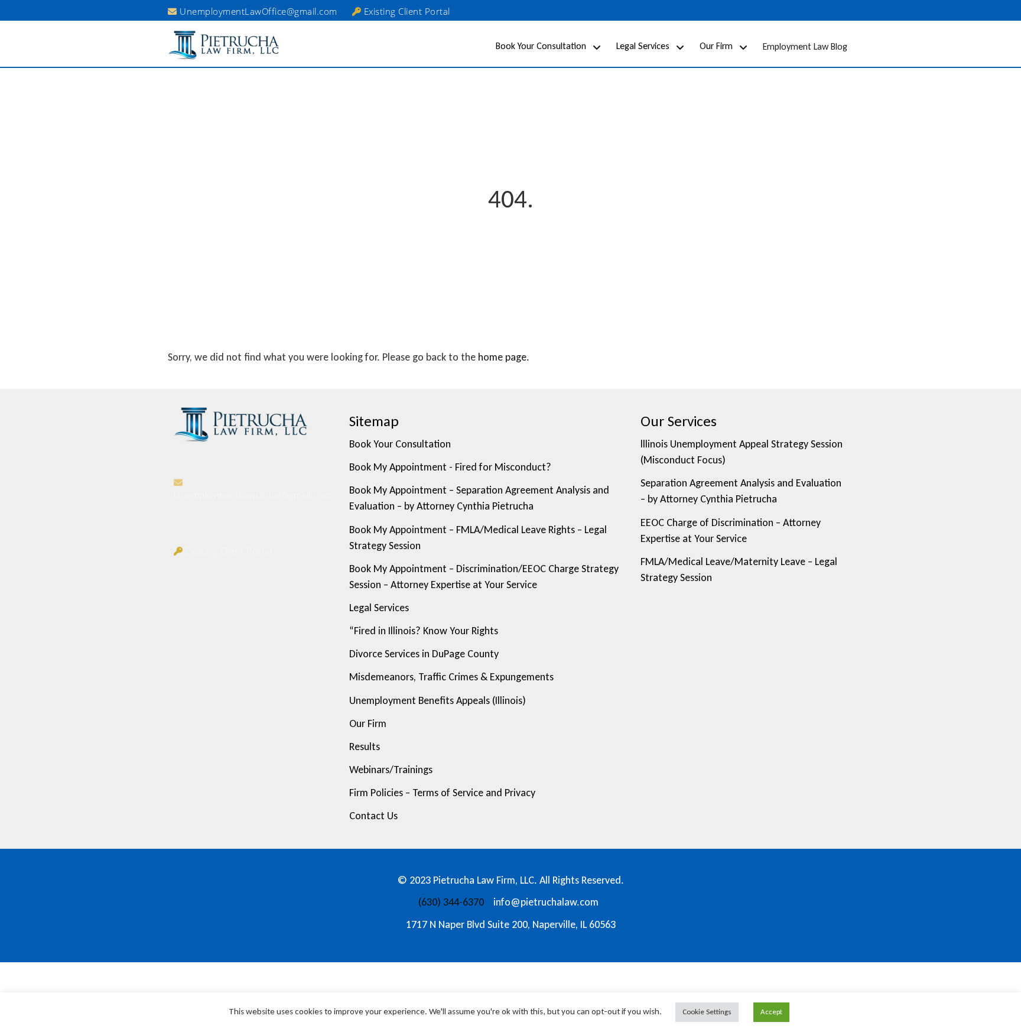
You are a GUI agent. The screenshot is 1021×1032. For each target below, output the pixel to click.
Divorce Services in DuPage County (424, 653)
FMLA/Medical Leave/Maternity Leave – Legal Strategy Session (738, 569)
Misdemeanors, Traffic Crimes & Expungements (451, 676)
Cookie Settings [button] (706, 1011)
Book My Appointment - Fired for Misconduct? (450, 466)
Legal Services (642, 45)
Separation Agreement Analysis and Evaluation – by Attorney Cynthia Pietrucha (740, 490)
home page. (503, 357)
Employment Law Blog (805, 46)
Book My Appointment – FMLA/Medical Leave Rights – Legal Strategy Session (478, 537)
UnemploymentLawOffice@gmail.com (257, 11)
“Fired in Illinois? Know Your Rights (423, 630)
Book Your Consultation (541, 45)
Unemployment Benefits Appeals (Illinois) (437, 700)
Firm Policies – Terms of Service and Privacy (442, 792)
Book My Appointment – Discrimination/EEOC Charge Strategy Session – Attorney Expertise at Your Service (484, 576)
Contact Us (373, 815)
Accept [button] (771, 1011)
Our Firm (716, 45)
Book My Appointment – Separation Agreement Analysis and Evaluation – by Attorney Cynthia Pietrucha (479, 497)
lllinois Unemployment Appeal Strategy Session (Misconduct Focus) (741, 451)
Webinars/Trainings (391, 769)
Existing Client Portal (405, 11)
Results (364, 746)
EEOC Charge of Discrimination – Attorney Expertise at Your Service (730, 530)
